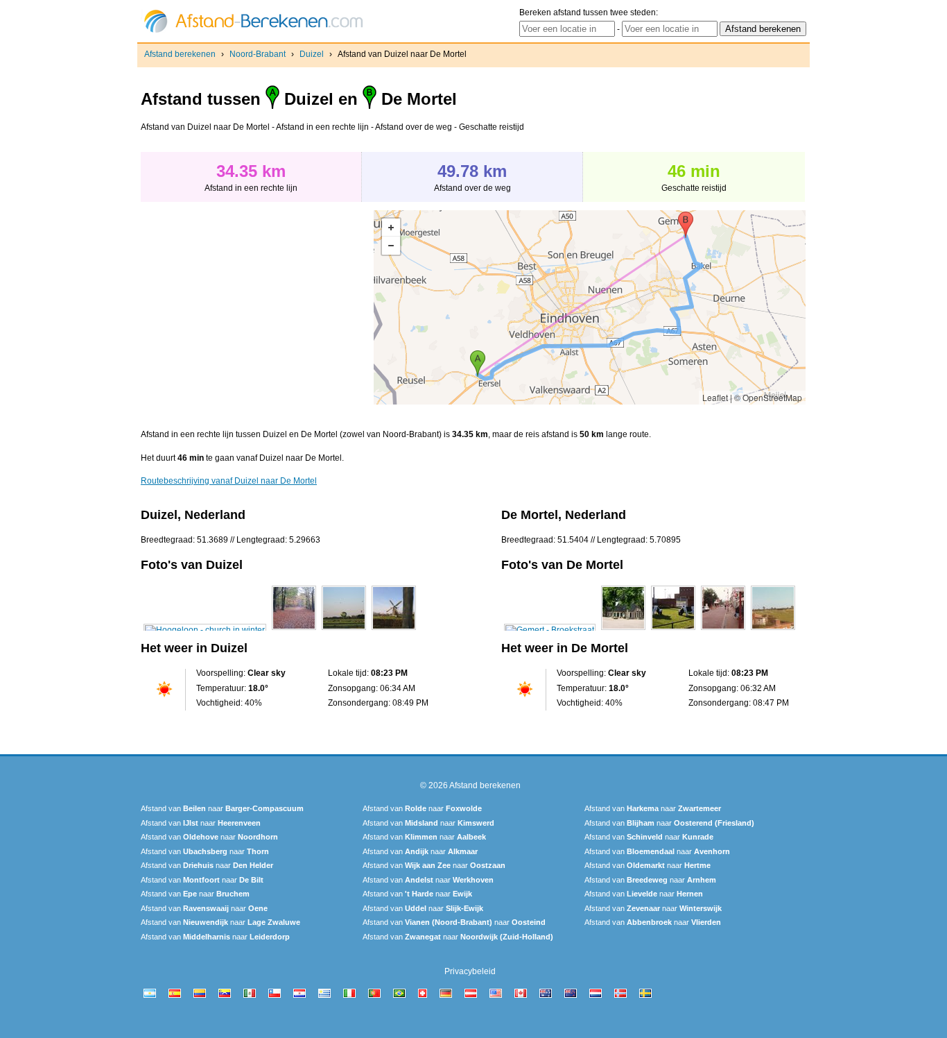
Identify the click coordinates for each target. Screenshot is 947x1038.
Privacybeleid (470, 971)
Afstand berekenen (180, 54)
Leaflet (715, 397)
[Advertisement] (257, 307)
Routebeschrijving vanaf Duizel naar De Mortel (229, 481)
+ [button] (391, 228)
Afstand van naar (222, 808)
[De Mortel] (549, 630)
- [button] (391, 246)
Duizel (311, 54)
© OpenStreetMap (768, 397)
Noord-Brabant (257, 54)
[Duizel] (205, 630)
